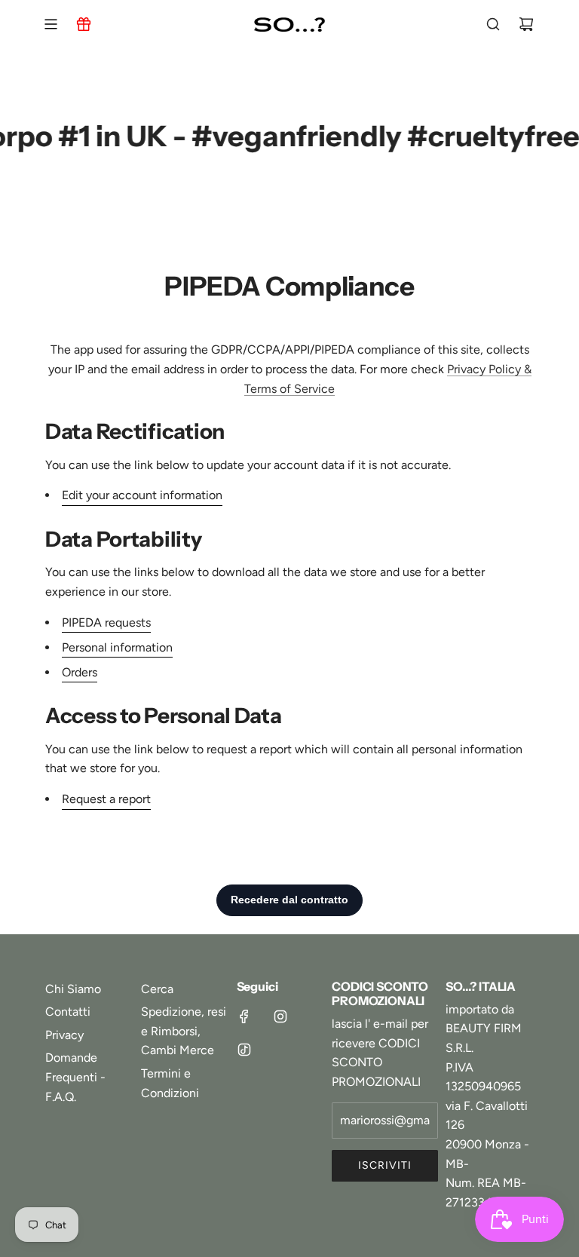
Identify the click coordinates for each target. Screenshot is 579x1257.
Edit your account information (142, 495)
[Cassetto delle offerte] (83, 24)
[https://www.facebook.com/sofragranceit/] (244, 1016)
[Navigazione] (50, 24)
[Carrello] (526, 24)
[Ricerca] (493, 24)
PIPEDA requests (106, 622)
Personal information (117, 647)
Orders (79, 672)
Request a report (106, 799)
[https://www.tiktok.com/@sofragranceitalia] (244, 1049)
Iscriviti (385, 1165)
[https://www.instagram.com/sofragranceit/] (280, 1016)
